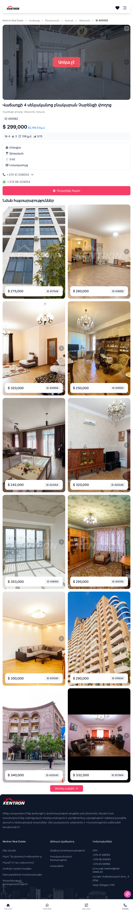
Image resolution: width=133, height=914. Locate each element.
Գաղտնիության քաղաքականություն (15, 882)
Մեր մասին (9, 850)
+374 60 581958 (101, 864)
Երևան (69, 20)
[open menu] (125, 8)
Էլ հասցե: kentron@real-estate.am (106, 870)
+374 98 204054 (18, 182)
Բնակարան (52, 20)
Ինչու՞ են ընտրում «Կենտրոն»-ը (22, 856)
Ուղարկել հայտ (68, 190)
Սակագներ (57, 865)
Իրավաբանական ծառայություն (61, 858)
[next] (61, 251)
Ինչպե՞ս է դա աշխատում (18, 862)
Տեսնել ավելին (64, 788)
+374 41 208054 (18, 174)
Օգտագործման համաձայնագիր (22, 874)
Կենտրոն (84, 20)
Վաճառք (34, 20)
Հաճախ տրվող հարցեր (17, 868)
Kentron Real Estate (13, 20)
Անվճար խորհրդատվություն (67, 850)
